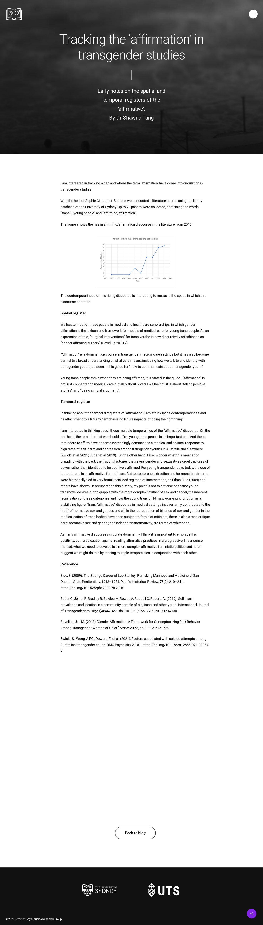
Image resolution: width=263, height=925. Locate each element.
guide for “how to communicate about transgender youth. (158, 367)
